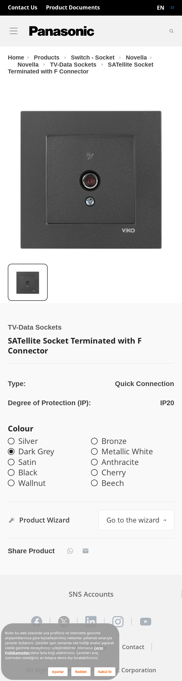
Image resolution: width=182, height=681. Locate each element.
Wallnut (32, 483)
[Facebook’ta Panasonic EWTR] (36, 621)
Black (27, 472)
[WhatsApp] (70, 551)
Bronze (114, 441)
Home (16, 57)
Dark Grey (36, 451)
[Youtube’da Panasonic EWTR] (145, 621)
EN (160, 7)
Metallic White (127, 451)
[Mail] (85, 551)
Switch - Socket (93, 57)
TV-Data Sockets (74, 64)
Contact (133, 647)
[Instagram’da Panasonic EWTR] (118, 621)
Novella (136, 57)
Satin (27, 462)
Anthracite (120, 462)
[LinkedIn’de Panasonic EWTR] (91, 621)
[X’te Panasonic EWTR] (64, 621)
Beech (112, 483)
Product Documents (73, 7)
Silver (28, 441)
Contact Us (22, 7)
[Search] (171, 31)
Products (47, 57)
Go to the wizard (132, 519)
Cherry (113, 472)
